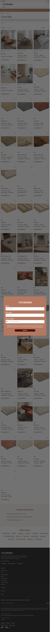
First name (8, 312)
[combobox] (7, 321)
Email (6, 306)
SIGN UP (24, 330)
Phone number (9, 319)
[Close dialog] (44, 298)
